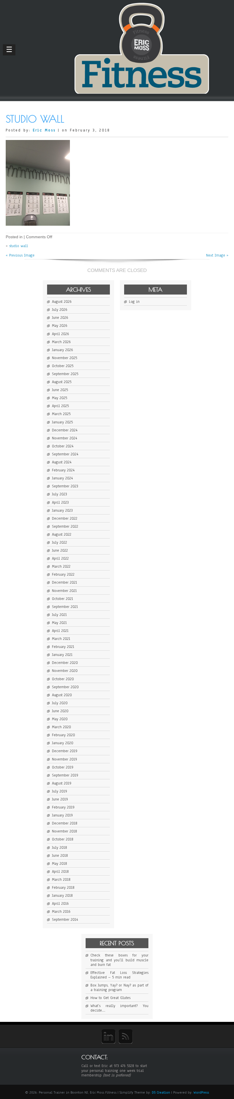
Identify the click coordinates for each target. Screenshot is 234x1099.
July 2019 (59, 791)
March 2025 (61, 414)
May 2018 (59, 863)
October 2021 (62, 598)
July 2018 (59, 847)
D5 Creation (161, 1092)
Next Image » (217, 255)
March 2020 (61, 727)
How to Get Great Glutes (110, 997)
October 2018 (62, 839)
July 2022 (59, 542)
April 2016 (60, 903)
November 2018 (64, 831)
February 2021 (63, 646)
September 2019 (65, 775)
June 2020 (60, 711)
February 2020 (63, 735)
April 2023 (60, 502)
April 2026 (60, 334)
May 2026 (59, 325)
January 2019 (62, 815)
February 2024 (63, 470)
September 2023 (65, 486)
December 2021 (64, 582)
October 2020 (63, 679)
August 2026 (62, 301)
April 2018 (60, 871)
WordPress (201, 1092)
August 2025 (61, 382)
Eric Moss (44, 130)
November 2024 (64, 438)
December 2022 (64, 518)
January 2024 (62, 478)
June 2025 (60, 390)
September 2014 (65, 919)
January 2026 (62, 350)
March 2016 (61, 911)
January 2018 (62, 895)
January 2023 (62, 510)
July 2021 (59, 614)
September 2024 (65, 454)
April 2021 (60, 630)
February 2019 (63, 807)
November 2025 (64, 358)
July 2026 (59, 309)
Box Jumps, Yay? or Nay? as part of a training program (119, 987)
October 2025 (62, 366)
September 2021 (65, 606)
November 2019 (64, 759)
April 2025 (60, 406)
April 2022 (60, 558)
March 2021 (61, 638)
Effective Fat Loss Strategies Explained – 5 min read (119, 975)
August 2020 (62, 695)
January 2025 (62, 422)
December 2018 (64, 823)
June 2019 (60, 799)
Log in (134, 301)
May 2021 (59, 622)
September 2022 (65, 526)
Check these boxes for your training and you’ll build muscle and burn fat (119, 960)
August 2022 (61, 534)
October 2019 (62, 767)
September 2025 (65, 374)
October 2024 (62, 446)
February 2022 (63, 574)
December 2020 (65, 662)
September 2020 (65, 687)
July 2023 (59, 494)
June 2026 (60, 317)
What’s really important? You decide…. (119, 1008)
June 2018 (60, 855)
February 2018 (63, 887)
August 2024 (61, 462)
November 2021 (64, 590)
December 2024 (64, 430)
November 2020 (65, 670)
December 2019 (64, 751)
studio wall (18, 246)
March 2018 (61, 879)
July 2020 (60, 703)
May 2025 (59, 398)
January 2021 (62, 654)
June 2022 (60, 550)
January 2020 (62, 743)
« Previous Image (20, 255)
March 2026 (61, 342)
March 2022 (61, 566)
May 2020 (60, 719)
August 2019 (61, 783)
